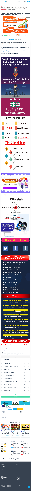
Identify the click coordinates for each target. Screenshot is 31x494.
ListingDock (18, 478)
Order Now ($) (15, 396)
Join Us (20, 485)
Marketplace (2, 419)
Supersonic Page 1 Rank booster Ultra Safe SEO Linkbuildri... (25, 433)
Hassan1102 (4, 450)
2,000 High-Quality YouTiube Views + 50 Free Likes (26, 447)
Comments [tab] (19, 39)
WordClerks (18, 480)
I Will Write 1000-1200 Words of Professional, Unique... (16, 447)
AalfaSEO (7, 406)
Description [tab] (11, 39)
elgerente (4, 448)
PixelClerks (18, 479)
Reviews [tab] (16, 39)
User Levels (2, 476)
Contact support (3, 9)
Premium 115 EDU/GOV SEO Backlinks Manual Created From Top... (5, 433)
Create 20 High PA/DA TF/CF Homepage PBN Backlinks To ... (26, 451)
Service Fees (18, 471)
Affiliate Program (3, 475)
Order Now (7, 435)
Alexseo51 (4, 443)
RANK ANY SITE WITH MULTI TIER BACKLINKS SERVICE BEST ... (26, 444)
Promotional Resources (4, 477)
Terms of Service (19, 466)
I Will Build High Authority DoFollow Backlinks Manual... (16, 454)
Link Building (6, 419)
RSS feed (2, 478)
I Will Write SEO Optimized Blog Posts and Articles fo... (16, 444)
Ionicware (18, 475)
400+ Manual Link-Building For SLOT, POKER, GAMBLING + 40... (15, 433)
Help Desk (4, 466)
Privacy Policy (18, 467)
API (1, 479)
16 (5, 35)
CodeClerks (18, 477)
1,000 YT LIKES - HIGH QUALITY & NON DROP (26, 454)
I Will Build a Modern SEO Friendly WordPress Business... (16, 451)
